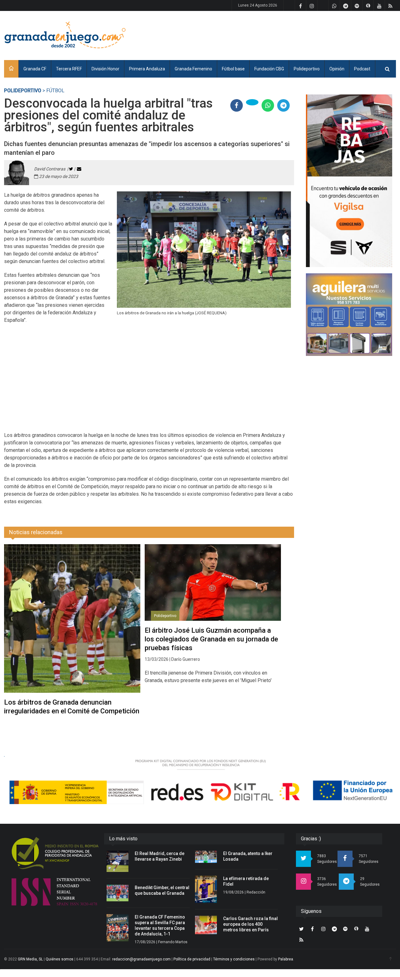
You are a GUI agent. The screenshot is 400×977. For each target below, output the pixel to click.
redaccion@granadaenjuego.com (141, 959)
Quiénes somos (59, 959)
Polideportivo (307, 68)
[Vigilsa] (349, 180)
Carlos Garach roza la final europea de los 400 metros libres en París (250, 924)
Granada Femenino (193, 68)
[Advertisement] (282, 34)
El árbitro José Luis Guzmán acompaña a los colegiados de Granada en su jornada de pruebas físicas (211, 639)
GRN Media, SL (30, 959)
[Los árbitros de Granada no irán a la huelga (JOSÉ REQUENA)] (204, 249)
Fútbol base (233, 68)
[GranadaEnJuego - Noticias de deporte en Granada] (65, 34)
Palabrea (285, 959)
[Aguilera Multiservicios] (349, 314)
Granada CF (34, 68)
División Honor (105, 68)
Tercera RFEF (69, 68)
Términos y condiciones (234, 959)
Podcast (362, 68)
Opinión (336, 68)
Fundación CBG (269, 68)
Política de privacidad (191, 959)
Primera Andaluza (147, 68)
